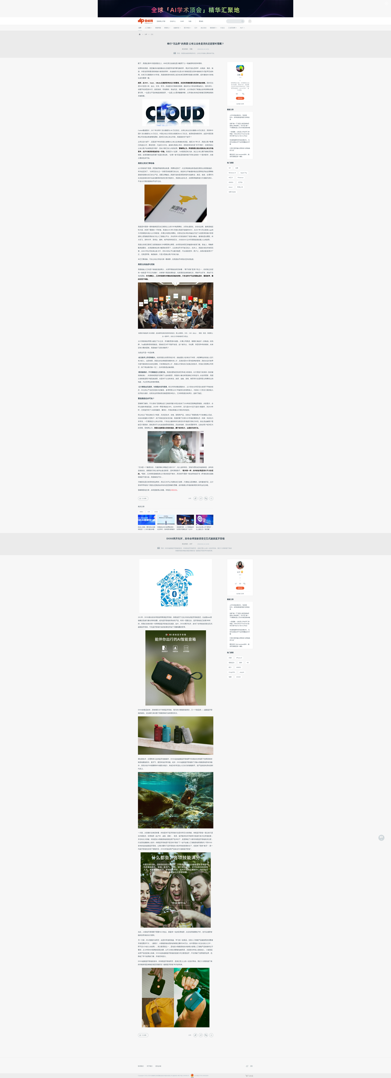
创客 (236, 168)
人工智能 (147, 28)
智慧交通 (207, 31)
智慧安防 (194, 31)
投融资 (177, 31)
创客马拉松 (232, 192)
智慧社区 (213, 31)
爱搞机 (201, 21)
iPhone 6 (239, 658)
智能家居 (250, 31)
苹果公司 (240, 187)
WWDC (231, 182)
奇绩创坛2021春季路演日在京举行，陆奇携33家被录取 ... (166, 529)
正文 (152, 34)
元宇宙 (240, 182)
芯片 (195, 28)
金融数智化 (160, 31)
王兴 (149, 511)
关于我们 (149, 1066)
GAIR (182, 21)
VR (230, 168)
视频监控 (231, 662)
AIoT (241, 28)
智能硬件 (239, 31)
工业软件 (220, 31)
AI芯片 (231, 177)
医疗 (230, 667)
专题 (189, 21)
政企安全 (203, 28)
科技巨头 (168, 31)
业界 (139, 28)
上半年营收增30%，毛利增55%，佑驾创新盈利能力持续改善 (240, 117)
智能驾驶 (158, 28)
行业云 (222, 28)
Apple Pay (244, 173)
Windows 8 (232, 173)
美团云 (141, 511)
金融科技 (176, 28)
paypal (242, 672)
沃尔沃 (238, 677)
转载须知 (174, 490)
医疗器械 (183, 31)
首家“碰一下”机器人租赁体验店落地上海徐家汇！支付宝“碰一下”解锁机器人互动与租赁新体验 (240, 125)
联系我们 (141, 1066)
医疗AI (172, 31)
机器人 (245, 31)
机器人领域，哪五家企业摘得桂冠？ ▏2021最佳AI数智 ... (146, 529)
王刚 (190, 49)
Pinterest (240, 177)
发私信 (240, 98)
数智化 (166, 28)
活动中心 (173, 21)
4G (248, 662)
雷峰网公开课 (161, 21)
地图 (230, 677)
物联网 (233, 31)
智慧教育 (200, 31)
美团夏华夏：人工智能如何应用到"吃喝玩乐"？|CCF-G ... (185, 529)
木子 (190, 544)
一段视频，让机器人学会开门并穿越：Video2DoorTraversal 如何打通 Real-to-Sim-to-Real (240, 134)
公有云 (156, 511)
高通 (230, 658)
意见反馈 (158, 1066)
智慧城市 (213, 28)
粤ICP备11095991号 (183, 1075)
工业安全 (226, 31)
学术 (146, 31)
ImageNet (232, 672)
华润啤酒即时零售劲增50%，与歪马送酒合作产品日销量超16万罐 (240, 142)
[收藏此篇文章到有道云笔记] (195, 498)
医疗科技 (187, 28)
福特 (240, 662)
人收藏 (144, 498)
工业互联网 (231, 28)
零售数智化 (152, 31)
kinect (230, 187)
